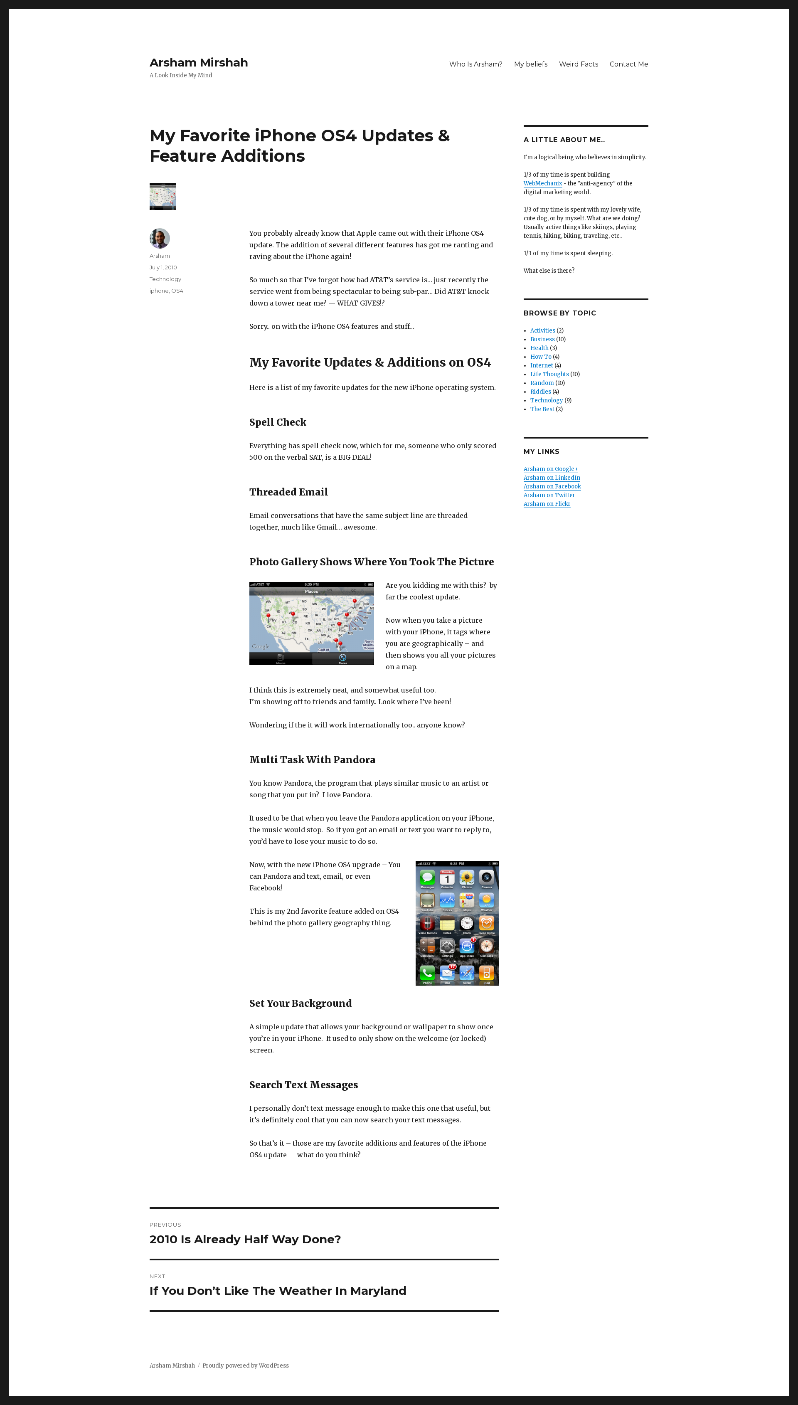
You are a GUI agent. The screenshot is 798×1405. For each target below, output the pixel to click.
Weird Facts (578, 64)
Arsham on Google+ (551, 469)
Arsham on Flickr (547, 504)
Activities (542, 330)
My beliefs (530, 64)
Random (542, 383)
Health (539, 348)
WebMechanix (543, 183)
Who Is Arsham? (475, 64)
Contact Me (629, 64)
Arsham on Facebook (552, 486)
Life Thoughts (549, 374)
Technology (165, 279)
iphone (159, 290)
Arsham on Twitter (549, 495)
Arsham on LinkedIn (552, 477)
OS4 (177, 290)
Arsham (160, 255)
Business (542, 339)
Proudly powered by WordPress (245, 1365)
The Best (542, 409)
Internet (541, 365)
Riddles (540, 391)
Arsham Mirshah (199, 62)
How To (541, 356)
